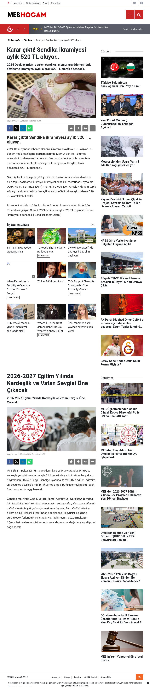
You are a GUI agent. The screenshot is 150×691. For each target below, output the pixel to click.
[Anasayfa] (8, 3)
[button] (78, 128)
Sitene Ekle (55, 3)
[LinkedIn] (23, 128)
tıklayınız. (85, 686)
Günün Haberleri (32, 3)
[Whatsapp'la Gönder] (30, 128)
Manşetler (18, 3)
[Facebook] (10, 128)
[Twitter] (16, 128)
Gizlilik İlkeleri (90, 677)
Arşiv (45, 3)
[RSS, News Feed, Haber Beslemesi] (139, 677)
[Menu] (130, 15)
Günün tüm (133, 29)
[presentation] (17, 29)
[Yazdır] (71, 128)
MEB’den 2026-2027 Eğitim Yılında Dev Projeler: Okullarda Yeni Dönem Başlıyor (76, 29)
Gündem (28, 40)
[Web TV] (134, 2)
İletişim (77, 677)
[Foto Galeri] (141, 2)
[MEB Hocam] (26, 14)
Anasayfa (15, 40)
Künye (67, 677)
